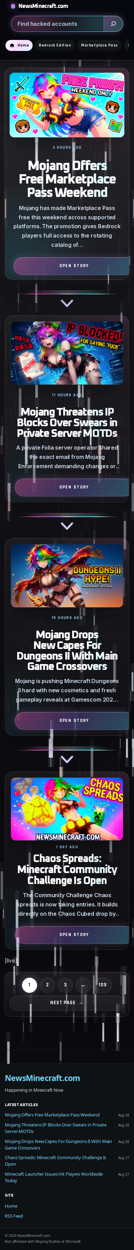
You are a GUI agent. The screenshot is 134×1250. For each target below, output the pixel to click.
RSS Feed (14, 1216)
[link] (67, 191)
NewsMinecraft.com (43, 6)
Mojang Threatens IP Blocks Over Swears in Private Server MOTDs (67, 423)
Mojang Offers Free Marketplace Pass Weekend (67, 179)
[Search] (113, 23)
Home (11, 1206)
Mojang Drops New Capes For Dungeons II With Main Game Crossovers (67, 651)
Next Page (67, 1002)
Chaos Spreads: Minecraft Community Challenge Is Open (67, 870)
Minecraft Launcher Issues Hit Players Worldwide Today (54, 1177)
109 (103, 984)
